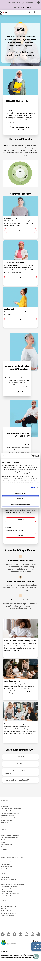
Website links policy (6, 891)
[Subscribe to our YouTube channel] (26, 934)
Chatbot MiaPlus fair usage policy (10, 893)
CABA (2, 847)
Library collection (5, 869)
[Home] (6, 12)
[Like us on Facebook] (14, 934)
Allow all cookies (20, 493)
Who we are (4, 804)
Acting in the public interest (8, 811)
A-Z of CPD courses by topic (8, 906)
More (20, 230)
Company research (6, 864)
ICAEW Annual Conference (8, 913)
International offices (6, 844)
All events (3, 904)
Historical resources (6, 866)
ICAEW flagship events (7, 915)
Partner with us (5, 849)
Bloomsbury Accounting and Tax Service (12, 857)
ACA (15, 19)
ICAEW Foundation (6, 820)
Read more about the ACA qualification (21, 128)
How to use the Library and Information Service (14, 862)
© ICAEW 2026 (5, 951)
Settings (32, 487)
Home (2, 19)
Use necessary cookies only (20, 504)
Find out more (26, 7)
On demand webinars (7, 911)
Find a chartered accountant (8, 818)
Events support (5, 918)
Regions (3, 842)
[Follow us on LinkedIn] (8, 934)
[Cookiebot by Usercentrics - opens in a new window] (30, 455)
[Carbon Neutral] (9, 942)
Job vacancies (5, 825)
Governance (4, 806)
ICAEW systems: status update (9, 837)
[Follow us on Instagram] (20, 934)
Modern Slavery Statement (8, 879)
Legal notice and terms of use (9, 889)
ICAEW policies (5, 877)
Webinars (3, 908)
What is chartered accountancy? (10, 813)
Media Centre (4, 822)
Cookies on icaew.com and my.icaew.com (12, 884)
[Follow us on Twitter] (3, 934)
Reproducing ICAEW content (9, 886)
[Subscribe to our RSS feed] (38, 934)
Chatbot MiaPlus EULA (7, 896)
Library (3, 860)
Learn (9, 19)
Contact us (20, 520)
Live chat (20, 535)
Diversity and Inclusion (7, 815)
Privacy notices (5, 882)
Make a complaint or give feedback (10, 835)
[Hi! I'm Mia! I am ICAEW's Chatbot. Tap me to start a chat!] (36, 956)
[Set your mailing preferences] (32, 934)
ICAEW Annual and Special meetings (11, 808)
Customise (19, 498)
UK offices (3, 840)
